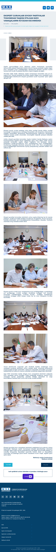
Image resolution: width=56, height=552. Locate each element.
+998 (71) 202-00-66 (25, 517)
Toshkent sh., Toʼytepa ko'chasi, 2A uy (15, 518)
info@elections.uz (15, 515)
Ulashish (8, 464)
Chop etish (45, 464)
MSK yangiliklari (14, 23)
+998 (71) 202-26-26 (15, 517)
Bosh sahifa (6, 23)
